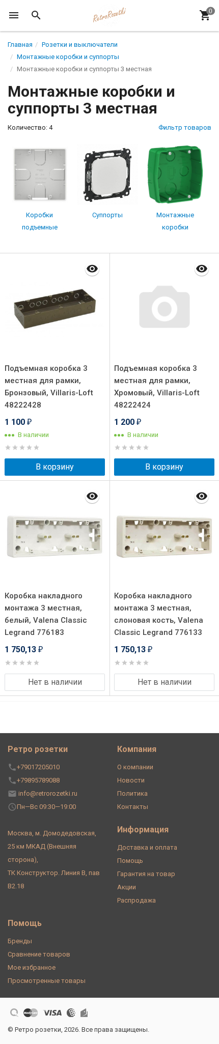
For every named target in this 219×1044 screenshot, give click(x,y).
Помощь (130, 860)
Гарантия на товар (146, 874)
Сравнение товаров (39, 954)
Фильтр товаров (184, 127)
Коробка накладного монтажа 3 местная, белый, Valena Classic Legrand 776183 (46, 614)
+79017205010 (38, 767)
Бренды (20, 941)
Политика (132, 793)
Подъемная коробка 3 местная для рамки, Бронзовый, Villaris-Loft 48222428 (49, 387)
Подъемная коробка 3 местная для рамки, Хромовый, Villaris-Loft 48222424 (157, 387)
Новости (131, 780)
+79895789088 (38, 780)
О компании (135, 767)
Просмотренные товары (47, 980)
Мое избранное (32, 967)
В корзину (55, 467)
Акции (126, 887)
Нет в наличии (55, 682)
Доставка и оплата (147, 847)
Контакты (132, 806)
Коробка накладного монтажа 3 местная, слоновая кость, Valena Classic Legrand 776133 (158, 614)
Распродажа (136, 900)
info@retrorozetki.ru (47, 793)
